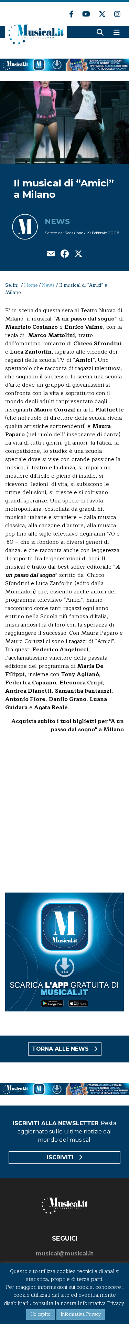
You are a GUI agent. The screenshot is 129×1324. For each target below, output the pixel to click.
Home (30, 285)
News (57, 221)
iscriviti (61, 1157)
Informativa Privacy (81, 1314)
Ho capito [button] (40, 1314)
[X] (78, 254)
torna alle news (61, 1049)
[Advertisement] (64, 814)
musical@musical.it (64, 1253)
